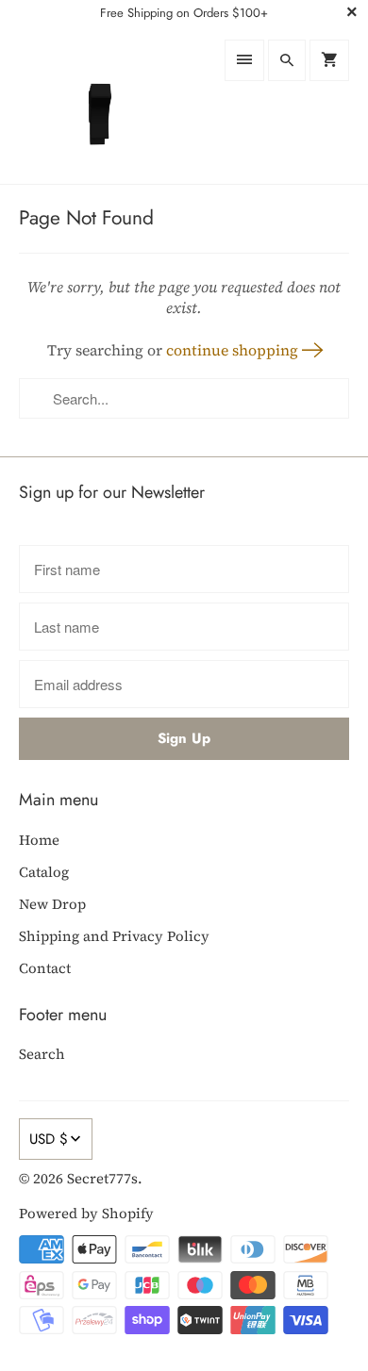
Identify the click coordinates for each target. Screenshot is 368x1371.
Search (42, 1054)
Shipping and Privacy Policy (114, 936)
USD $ (48, 1139)
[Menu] (244, 60)
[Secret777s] (97, 105)
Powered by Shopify (86, 1213)
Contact (45, 968)
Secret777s (102, 1178)
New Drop (52, 904)
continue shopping (234, 349)
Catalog (44, 872)
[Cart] (329, 60)
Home (39, 840)
